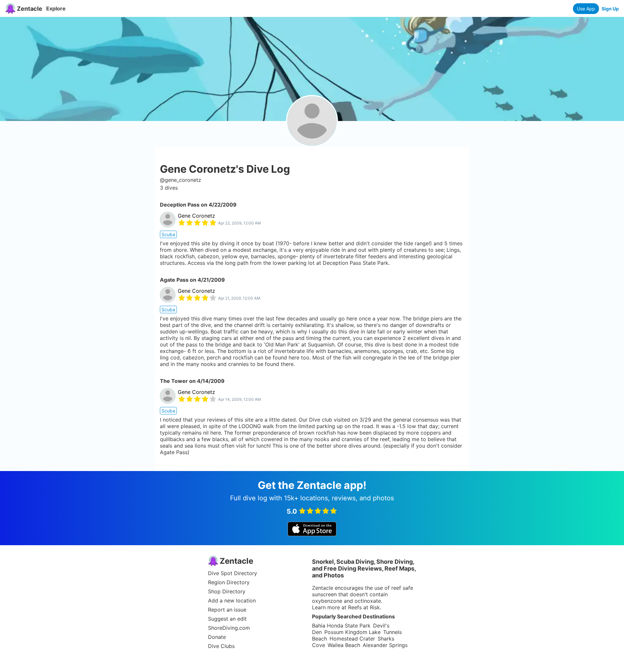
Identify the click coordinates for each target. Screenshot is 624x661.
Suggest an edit (227, 618)
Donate (217, 637)
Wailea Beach (344, 645)
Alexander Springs (385, 645)
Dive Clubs (221, 646)
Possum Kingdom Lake (352, 632)
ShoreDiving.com (229, 628)
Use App (586, 8)
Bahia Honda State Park (341, 625)
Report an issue (227, 609)
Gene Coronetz (196, 215)
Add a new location (232, 600)
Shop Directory (226, 591)
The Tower (174, 381)
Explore (56, 8)
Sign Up (610, 8)
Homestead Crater (352, 638)
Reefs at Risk (364, 607)
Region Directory (229, 582)
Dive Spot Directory (232, 573)
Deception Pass (180, 204)
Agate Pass (174, 280)
